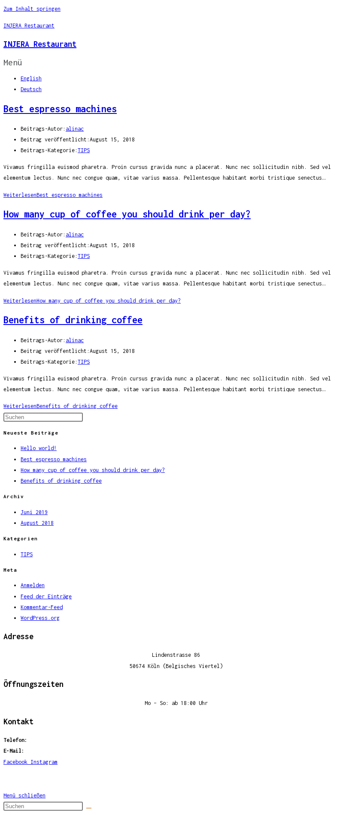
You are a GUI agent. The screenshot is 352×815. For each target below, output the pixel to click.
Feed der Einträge (46, 596)
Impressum (176, 778)
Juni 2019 (34, 512)
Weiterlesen (53, 195)
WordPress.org (40, 618)
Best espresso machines (60, 108)
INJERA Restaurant (29, 25)
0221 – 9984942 (51, 740)
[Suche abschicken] (89, 808)
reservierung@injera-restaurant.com (78, 751)
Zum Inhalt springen (32, 9)
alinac (75, 129)
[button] (176, 62)
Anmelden (33, 585)
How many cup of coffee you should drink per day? (127, 214)
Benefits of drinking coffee (73, 319)
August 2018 (37, 523)
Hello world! (39, 448)
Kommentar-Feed (42, 607)
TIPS (84, 150)
